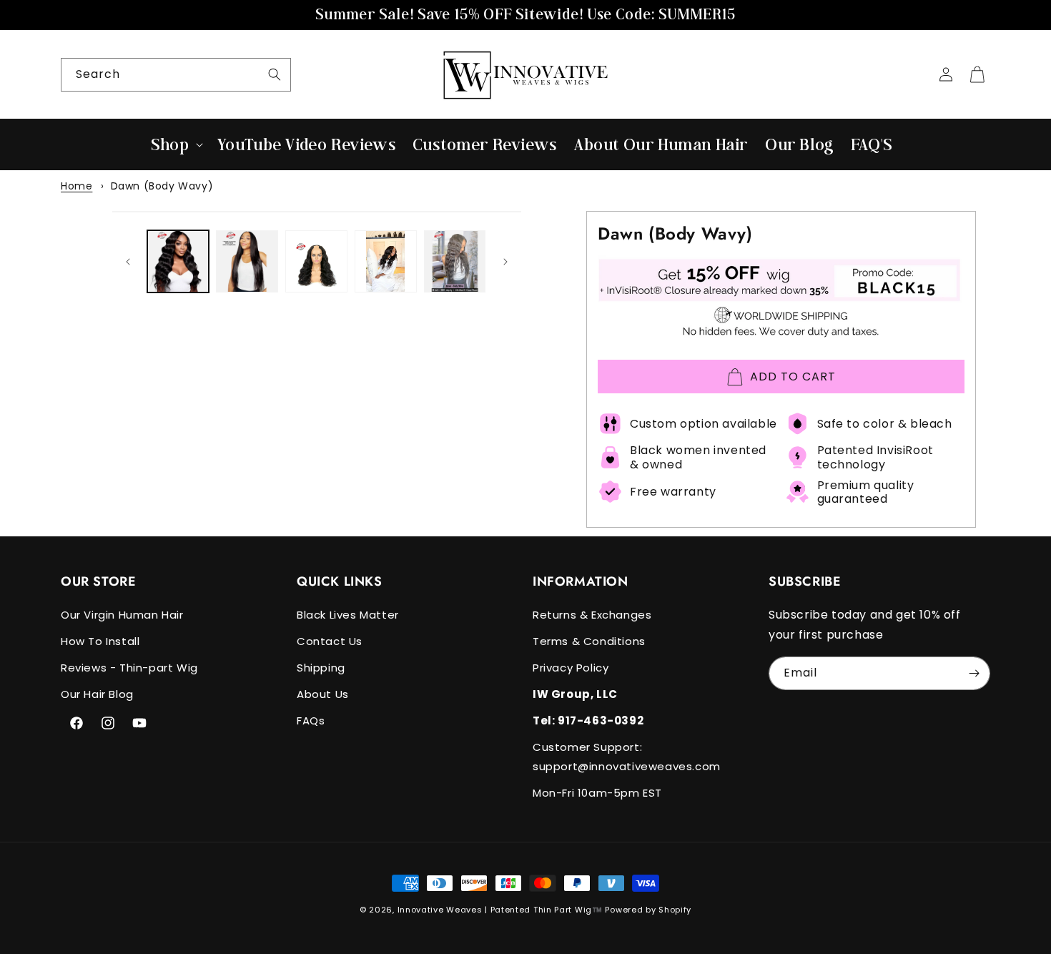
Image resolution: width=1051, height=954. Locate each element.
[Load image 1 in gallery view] (178, 261)
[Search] (274, 74)
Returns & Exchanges (592, 614)
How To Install (100, 641)
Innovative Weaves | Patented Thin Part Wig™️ (500, 909)
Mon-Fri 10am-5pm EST (597, 792)
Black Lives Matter (348, 614)
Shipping (321, 667)
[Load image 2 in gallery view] (247, 261)
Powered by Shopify (648, 909)
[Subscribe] (974, 673)
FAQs (311, 720)
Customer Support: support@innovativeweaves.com (627, 756)
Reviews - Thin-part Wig (129, 667)
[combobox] (175, 75)
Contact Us (329, 641)
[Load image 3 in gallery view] (316, 261)
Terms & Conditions (589, 641)
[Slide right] (505, 261)
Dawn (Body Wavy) (162, 186)
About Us (323, 694)
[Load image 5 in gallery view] (455, 261)
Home (76, 186)
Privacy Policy (570, 667)
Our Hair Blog (97, 694)
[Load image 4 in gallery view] (386, 261)
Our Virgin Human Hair (122, 614)
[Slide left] (128, 261)
